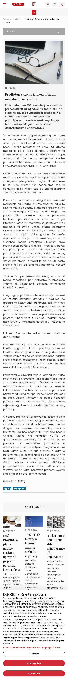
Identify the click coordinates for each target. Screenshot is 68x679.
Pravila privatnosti (14, 647)
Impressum (33, 647)
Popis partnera (51, 647)
